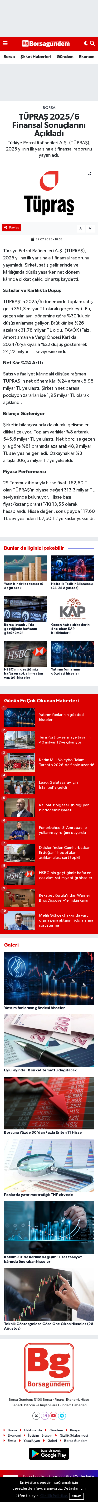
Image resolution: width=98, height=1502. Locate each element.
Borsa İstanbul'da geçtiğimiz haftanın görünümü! (20, 629)
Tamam (76, 1496)
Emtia (12, 1441)
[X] (36, 1416)
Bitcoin (47, 1435)
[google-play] (49, 1455)
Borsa (9, 57)
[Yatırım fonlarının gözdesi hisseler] (72, 654)
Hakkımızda (33, 1430)
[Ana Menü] (5, 44)
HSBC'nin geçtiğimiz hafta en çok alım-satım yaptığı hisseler (23, 673)
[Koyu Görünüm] (86, 44)
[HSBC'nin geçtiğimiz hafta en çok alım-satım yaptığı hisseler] (25, 654)
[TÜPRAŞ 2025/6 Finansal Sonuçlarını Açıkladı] (49, 193)
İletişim (33, 1435)
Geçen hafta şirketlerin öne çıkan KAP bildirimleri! (70, 629)
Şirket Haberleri (35, 57)
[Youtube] (53, 1416)
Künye (75, 1430)
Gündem (65, 57)
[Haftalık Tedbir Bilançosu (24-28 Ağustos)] (72, 568)
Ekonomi (87, 57)
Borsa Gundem (75, 1441)
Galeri (52, 1441)
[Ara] (92, 44)
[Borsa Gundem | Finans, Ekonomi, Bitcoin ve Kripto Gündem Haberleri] (46, 44)
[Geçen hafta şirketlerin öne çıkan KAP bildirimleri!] (72, 609)
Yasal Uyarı (32, 1441)
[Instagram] (45, 1416)
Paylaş (14, 227)
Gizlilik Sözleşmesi (74, 1435)
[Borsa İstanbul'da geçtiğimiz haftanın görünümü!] (25, 609)
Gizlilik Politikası (54, 1496)
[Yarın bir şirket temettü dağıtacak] (25, 568)
